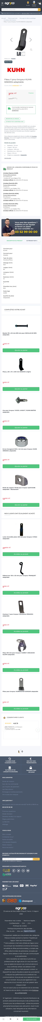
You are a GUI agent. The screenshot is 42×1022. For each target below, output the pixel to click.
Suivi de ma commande (10, 784)
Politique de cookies (20, 926)
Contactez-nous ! (8, 837)
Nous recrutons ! (7, 847)
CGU (23, 923)
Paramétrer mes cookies (13, 920)
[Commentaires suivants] (38, 730)
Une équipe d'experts (9, 842)
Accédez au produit (21, 554)
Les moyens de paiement (10, 786)
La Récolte (5, 822)
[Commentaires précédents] (4, 730)
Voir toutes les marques (10, 794)
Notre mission (7, 845)
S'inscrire (36, 859)
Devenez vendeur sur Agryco (11, 816)
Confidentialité (14, 923)
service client (25, 13)
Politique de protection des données (20, 928)
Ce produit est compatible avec (15, 121)
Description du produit (12, 118)
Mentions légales (29, 920)
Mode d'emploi (7, 814)
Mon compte (6, 834)
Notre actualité (7, 839)
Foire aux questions (9, 811)
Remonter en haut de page (21, 751)
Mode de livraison (8, 781)
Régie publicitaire (8, 819)
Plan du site (10, 931)
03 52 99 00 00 (7, 13)
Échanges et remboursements (12, 792)
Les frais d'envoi (7, 789)
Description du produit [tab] (14, 240)
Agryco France (29, 931)
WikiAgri (5, 824)
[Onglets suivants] (39, 240)
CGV (29, 923)
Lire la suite (7, 158)
